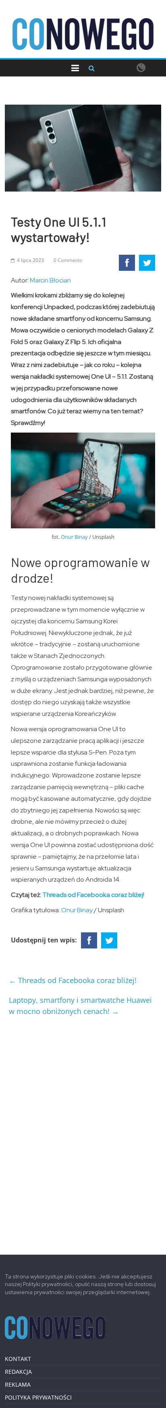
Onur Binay (74, 536)
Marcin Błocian (50, 280)
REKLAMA (18, 1384)
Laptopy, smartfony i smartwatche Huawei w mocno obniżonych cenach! (80, 1005)
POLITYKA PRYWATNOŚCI (38, 1397)
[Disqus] (83, 1132)
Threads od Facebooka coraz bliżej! (93, 895)
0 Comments (68, 260)
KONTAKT (18, 1359)
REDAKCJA (18, 1371)
